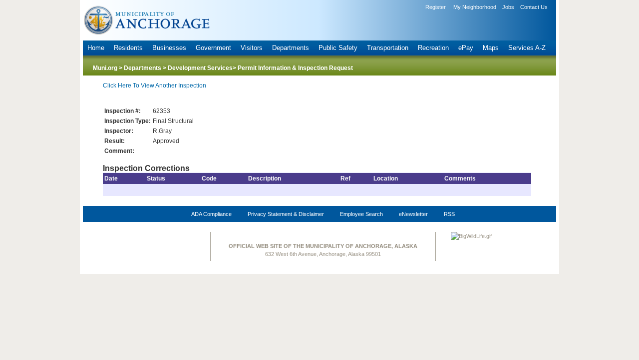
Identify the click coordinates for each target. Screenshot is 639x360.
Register (435, 7)
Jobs (508, 7)
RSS (449, 214)
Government (213, 48)
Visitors (252, 48)
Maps (491, 48)
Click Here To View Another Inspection (154, 85)
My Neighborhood (474, 7)
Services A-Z (527, 48)
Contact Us (534, 7)
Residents (128, 48)
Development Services (200, 68)
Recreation (433, 48)
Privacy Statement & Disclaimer (286, 214)
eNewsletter (413, 214)
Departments (290, 48)
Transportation (387, 48)
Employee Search (361, 214)
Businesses (169, 48)
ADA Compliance (211, 214)
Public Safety (338, 48)
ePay (465, 48)
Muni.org (105, 68)
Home (95, 48)
